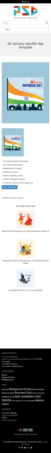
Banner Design (38, 389)
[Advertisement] (25, 323)
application (5, 389)
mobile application (17, 401)
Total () (26, 2)
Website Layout (7, 379)
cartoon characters (38, 393)
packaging (31, 400)
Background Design (17, 198)
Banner (4, 375)
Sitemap (14, 413)
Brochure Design (8, 393)
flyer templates (24, 396)
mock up (25, 401)
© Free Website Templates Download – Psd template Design (22, 442)
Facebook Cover (8, 377)
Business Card (23, 392)
